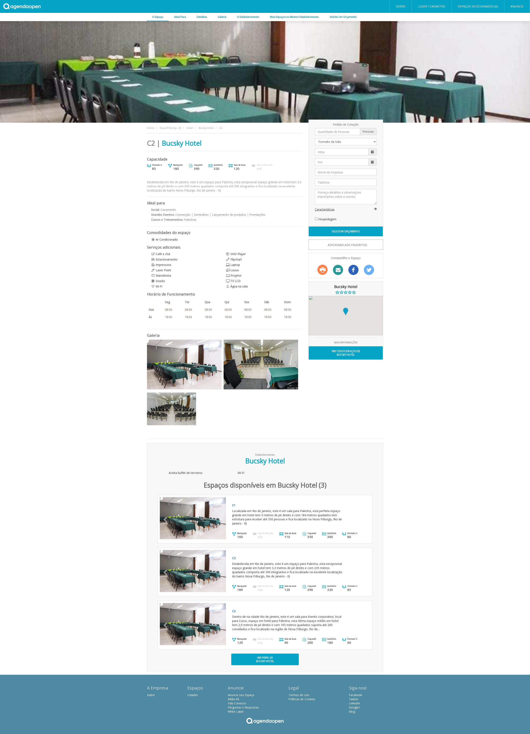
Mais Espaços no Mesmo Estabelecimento (294, 17)
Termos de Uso (298, 695)
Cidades (192, 695)
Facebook (353, 270)
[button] (165, 518)
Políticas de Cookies (301, 699)
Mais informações (346, 342)
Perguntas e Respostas (243, 707)
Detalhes (202, 17)
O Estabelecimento (248, 17)
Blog (352, 711)
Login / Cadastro (431, 6)
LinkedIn (354, 703)
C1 (234, 505)
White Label (235, 711)
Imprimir (322, 270)
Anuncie (517, 6)
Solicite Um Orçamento (343, 17)
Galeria (222, 17)
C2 (234, 558)
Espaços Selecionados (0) (478, 6)
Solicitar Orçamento (346, 231)
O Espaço (157, 17)
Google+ (354, 707)
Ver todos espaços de (346, 352)
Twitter (369, 270)
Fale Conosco (237, 703)
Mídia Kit (233, 699)
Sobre (400, 6)
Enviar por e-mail (338, 270)
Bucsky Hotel (181, 143)
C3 (234, 611)
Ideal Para (180, 17)
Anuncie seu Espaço (241, 695)
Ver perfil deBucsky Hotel (265, 659)
